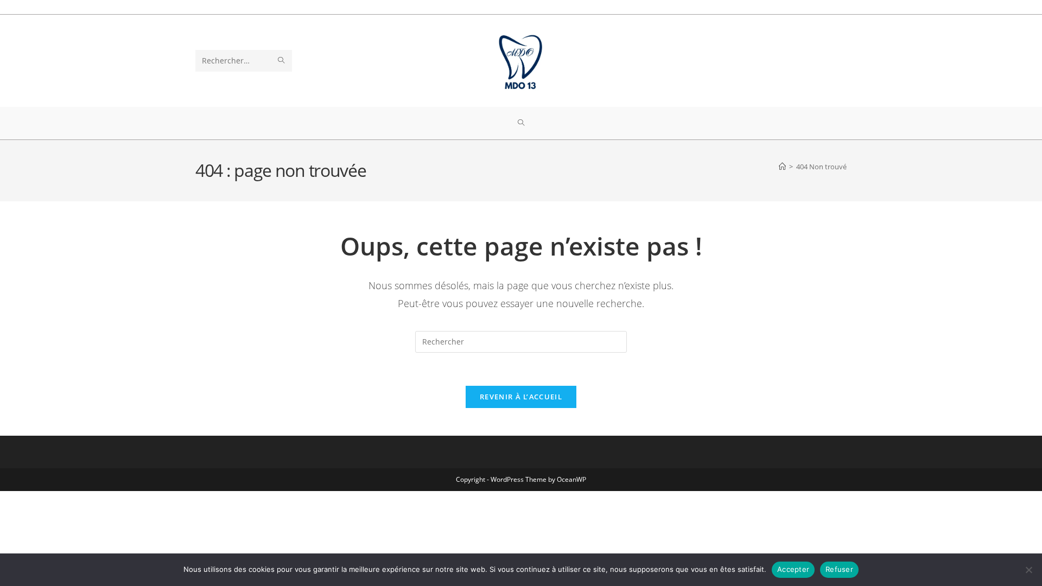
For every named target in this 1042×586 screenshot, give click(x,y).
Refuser (839, 569)
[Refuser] (1028, 569)
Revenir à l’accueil (521, 397)
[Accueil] (782, 166)
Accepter (793, 569)
